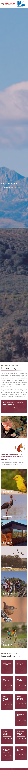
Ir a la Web (8, 668)
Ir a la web (8, 685)
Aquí (14, 407)
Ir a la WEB (22, 668)
